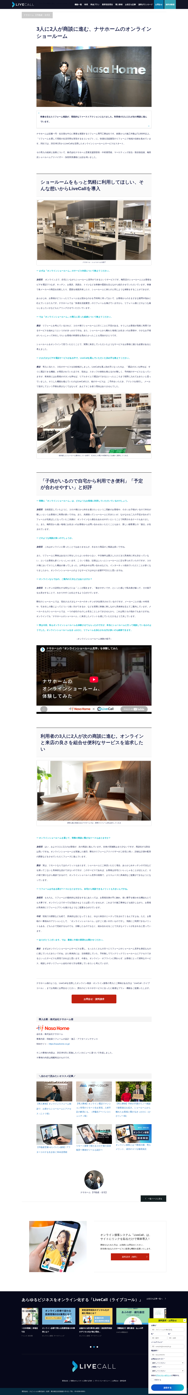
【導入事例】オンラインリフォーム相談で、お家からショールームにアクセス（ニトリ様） (53, 1109)
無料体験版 (170, 4)
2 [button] (94, 1347)
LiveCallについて (28, 1336)
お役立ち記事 (130, 4)
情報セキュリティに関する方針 (81, 1381)
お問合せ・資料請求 (94, 999)
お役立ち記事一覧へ (155, 1299)
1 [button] (90, 1347)
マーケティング (112, 1336)
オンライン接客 (39, 1336)
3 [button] (97, 1347)
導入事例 (119, 4)
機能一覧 (78, 4)
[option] (96, 1324)
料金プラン (95, 4)
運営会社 (65, 1381)
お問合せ (158, 4)
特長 (86, 4)
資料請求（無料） (130, 1257)
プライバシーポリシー (102, 1381)
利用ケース (74, 1336)
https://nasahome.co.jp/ (59, 1044)
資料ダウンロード (145, 4)
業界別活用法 (107, 4)
